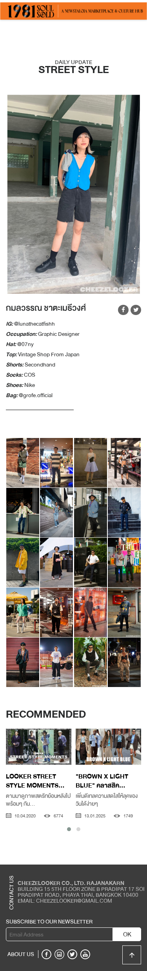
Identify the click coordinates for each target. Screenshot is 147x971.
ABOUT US (20, 954)
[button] (69, 829)
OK (127, 934)
